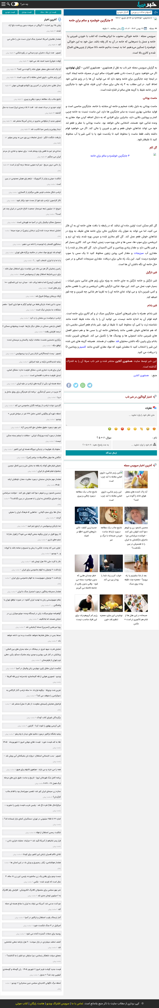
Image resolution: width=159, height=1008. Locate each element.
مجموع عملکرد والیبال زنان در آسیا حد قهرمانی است (39, 222)
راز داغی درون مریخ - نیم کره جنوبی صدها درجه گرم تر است (35, 164)
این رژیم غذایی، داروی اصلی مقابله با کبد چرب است (111, 496)
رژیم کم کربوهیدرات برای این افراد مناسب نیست (86, 617)
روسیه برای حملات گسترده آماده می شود (43, 933)
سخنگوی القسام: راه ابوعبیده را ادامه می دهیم (41, 244)
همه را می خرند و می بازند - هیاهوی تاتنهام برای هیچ (38, 769)
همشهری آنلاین (141, 375)
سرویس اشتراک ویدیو (57, 1003)
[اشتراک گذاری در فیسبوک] (69, 388)
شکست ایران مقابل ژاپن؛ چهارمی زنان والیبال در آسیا (38, 668)
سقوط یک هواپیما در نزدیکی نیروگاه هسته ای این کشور (37, 449)
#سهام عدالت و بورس (141, 12)
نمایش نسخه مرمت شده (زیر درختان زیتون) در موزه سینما (36, 230)
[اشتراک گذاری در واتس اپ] (83, 388)
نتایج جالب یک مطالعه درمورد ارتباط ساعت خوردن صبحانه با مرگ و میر (111, 534)
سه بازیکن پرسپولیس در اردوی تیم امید (44, 526)
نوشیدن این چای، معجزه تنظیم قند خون (111, 617)
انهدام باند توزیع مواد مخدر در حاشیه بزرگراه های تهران (38, 252)
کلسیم (83, 347)
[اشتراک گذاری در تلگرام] (90, 388)
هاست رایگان (37, 1003)
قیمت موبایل (26, 12)
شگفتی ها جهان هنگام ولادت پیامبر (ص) (44, 457)
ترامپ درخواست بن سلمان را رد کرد (45, 318)
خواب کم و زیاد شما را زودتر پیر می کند (111, 577)
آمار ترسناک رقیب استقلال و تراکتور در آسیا (43, 917)
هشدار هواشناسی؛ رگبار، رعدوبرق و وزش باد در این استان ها (36, 862)
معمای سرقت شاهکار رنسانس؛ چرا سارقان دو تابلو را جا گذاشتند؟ (34, 955)
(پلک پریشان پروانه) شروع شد (48, 296)
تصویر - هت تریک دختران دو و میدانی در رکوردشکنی (38, 52)
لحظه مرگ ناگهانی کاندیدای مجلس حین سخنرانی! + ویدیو (36, 983)
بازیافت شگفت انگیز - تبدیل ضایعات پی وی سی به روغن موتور (34, 137)
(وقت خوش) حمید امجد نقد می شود (45, 61)
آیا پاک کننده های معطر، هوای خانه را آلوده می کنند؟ (136, 496)
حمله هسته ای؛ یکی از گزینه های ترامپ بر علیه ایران (39, 383)
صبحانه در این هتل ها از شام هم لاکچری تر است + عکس (136, 620)
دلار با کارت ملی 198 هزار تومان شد (46, 561)
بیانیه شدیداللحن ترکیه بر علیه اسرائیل (45, 361)
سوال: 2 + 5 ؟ (104, 438)
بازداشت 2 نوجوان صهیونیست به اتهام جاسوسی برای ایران (36, 578)
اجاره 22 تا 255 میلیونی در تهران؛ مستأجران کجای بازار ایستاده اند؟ (32, 818)
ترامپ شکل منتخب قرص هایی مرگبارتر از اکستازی (39, 192)
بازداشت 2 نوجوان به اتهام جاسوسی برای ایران (41, 569)
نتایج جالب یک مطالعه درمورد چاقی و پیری (86, 494)
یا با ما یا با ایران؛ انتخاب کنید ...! (47, 260)
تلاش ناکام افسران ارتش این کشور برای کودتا (42, 854)
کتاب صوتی (22, 1003)
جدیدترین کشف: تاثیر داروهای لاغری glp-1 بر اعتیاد (86, 532)
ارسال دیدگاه (111, 453)
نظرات (148, 408)
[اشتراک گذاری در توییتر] (76, 388)
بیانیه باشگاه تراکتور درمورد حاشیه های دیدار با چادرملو (38, 734)
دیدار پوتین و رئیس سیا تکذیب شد (46, 129)
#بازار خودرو (122, 12)
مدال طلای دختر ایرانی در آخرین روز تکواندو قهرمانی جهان (36, 85)
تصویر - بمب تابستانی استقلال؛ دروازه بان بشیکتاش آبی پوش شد (33, 756)
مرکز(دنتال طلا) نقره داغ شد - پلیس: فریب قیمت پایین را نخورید (33, 805)
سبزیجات (138, 253)
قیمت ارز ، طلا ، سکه (48, 12)
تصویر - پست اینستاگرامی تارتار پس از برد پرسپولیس (38, 353)
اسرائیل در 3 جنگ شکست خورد (47, 925)
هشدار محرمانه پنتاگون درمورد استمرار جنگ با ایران (39, 591)
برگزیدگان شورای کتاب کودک (49, 717)
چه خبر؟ (24, 4)
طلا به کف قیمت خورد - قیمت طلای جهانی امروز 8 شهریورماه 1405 (32, 742)
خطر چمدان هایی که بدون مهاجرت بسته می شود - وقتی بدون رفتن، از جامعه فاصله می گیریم (86, 582)
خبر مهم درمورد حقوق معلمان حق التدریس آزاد (41, 427)
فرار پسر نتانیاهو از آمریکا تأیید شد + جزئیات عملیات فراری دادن (34, 840)
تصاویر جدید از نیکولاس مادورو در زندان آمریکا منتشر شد (37, 121)
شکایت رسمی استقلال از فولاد (48, 832)
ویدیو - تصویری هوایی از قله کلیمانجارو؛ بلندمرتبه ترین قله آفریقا (34, 676)
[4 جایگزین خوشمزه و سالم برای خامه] (111, 186)
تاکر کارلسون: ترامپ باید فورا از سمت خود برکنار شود (38, 200)
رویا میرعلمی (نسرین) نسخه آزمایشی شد (43, 627)
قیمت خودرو (10, 12)
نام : (154, 438)
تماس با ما (77, 1003)
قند (117, 341)
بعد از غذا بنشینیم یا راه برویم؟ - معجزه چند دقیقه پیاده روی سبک (136, 580)
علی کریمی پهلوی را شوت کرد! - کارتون (44, 725)
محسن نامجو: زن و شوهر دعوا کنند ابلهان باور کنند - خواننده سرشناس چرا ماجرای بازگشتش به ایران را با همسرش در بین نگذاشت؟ (136, 538)
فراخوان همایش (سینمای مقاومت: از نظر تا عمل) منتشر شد (36, 704)
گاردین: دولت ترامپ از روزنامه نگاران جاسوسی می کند (38, 405)
